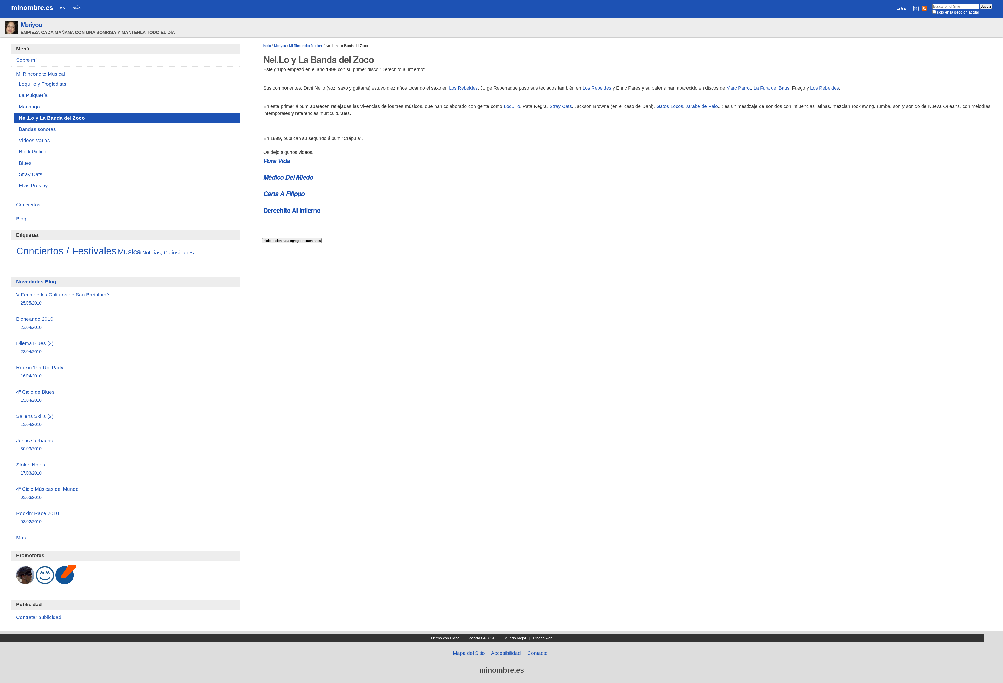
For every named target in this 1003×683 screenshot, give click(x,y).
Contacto (537, 653)
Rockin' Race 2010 (37, 517)
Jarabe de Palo (702, 106)
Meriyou (31, 24)
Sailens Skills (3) (34, 420)
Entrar (901, 8)
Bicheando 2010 (34, 323)
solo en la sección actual (958, 12)
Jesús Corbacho (34, 444)
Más (77, 8)
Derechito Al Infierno (291, 210)
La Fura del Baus (771, 88)
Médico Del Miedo (288, 177)
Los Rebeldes (463, 88)
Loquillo (512, 106)
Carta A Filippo (284, 193)
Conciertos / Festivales (66, 250)
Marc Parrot (738, 88)
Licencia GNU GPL (482, 638)
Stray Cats (561, 106)
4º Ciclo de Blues (35, 395)
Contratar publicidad (38, 617)
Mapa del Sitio (469, 653)
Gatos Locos (669, 106)
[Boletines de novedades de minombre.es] (916, 8)
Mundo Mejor (515, 638)
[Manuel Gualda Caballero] (25, 581)
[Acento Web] (65, 581)
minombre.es (32, 7)
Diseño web (542, 638)
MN (62, 8)
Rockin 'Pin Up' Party (39, 371)
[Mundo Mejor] (45, 581)
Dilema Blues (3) (34, 347)
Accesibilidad (506, 653)
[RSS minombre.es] (924, 8)
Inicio (267, 46)
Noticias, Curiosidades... (170, 252)
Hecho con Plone (445, 638)
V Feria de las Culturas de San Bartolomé (62, 298)
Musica (129, 252)
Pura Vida (276, 160)
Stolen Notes (30, 468)
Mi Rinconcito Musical (306, 46)
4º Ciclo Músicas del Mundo (47, 493)
